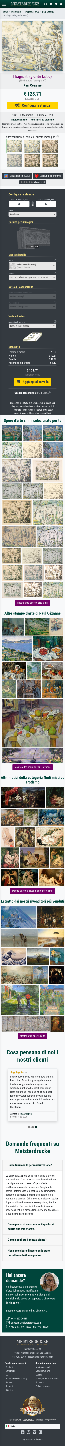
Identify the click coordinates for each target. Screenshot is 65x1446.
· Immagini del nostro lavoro (47, 1378)
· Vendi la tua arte (42, 1371)
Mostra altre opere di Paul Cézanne (33, 767)
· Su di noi (9, 1390)
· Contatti (9, 1367)
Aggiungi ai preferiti (49, 175)
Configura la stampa (35, 105)
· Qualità (38, 1374)
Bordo (11, 210)
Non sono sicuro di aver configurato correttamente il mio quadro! (29, 1253)
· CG (6, 1374)
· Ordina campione (43, 1386)
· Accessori (39, 1382)
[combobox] (32, 214)
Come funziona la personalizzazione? (30, 1165)
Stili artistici (16, 12)
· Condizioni (10, 1371)
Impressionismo (32, 12)
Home (5, 12)
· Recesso (9, 1382)
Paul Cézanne (48, 12)
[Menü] (4, 4)
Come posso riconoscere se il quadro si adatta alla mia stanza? (31, 1226)
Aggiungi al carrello (34, 382)
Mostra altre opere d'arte (32, 1036)
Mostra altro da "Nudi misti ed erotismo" (32, 890)
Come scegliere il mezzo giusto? (27, 1240)
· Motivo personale (43, 1367)
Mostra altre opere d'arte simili (32, 602)
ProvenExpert (26, 1113)
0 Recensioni (39, 182)
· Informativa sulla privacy (16, 1378)
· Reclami (9, 1386)
